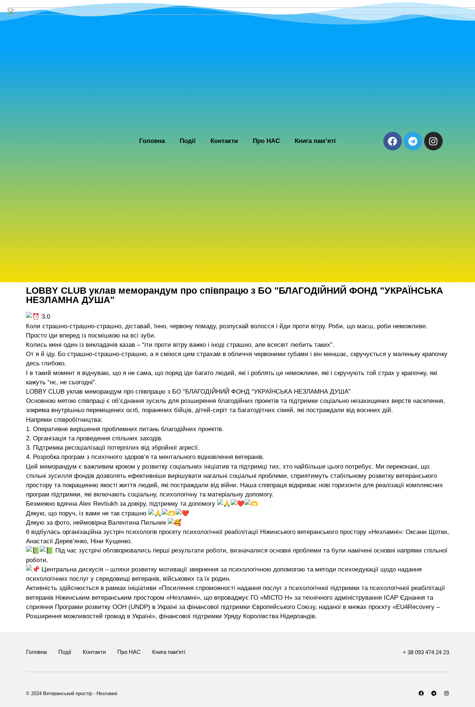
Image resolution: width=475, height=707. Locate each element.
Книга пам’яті (315, 140)
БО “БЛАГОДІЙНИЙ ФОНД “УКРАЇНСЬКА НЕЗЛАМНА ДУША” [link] (261, 391)
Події (188, 140)
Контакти (224, 140)
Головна (152, 140)
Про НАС (266, 140)
